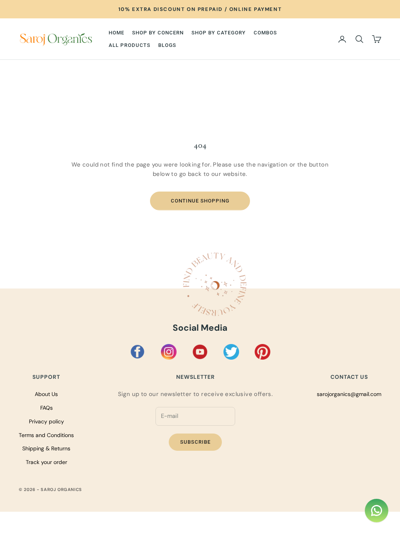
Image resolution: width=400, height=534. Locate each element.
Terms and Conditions (46, 435)
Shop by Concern (158, 33)
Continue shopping (200, 201)
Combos (265, 33)
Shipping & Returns (46, 448)
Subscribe (195, 442)
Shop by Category (218, 33)
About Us (46, 394)
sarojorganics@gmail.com (349, 394)
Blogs (167, 45)
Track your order (46, 462)
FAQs (46, 407)
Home (116, 33)
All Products (129, 45)
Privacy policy (46, 421)
